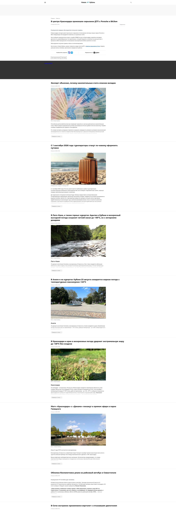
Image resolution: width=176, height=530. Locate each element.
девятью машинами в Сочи (93, 46)
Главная (53, 18)
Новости (58, 18)
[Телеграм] (72, 53)
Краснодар (64, 57)
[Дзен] (96, 52)
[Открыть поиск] (131, 2)
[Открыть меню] (45, 2)
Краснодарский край (55, 57)
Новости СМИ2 (48, 63)
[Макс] (69, 53)
